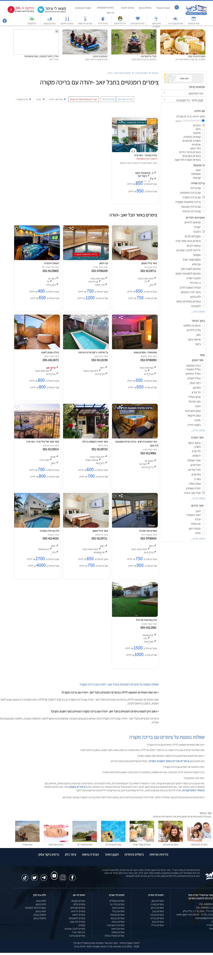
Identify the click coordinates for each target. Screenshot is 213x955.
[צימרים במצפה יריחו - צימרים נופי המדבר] (134, 526)
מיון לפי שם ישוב (125, 99)
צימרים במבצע (78, 901)
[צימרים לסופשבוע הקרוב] (18, 12)
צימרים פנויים (193, 23)
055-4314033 (51, 538)
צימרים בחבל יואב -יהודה (119, 73)
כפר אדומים (125, 162)
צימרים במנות (117, 932)
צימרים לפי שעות (85, 23)
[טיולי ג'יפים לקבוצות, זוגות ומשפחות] (36, 31)
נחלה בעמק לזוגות (50, 352)
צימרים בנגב (158, 911)
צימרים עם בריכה (175, 23)
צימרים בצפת (118, 921)
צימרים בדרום (157, 907)
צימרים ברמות (117, 928)
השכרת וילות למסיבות (35, 907)
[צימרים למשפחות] (199, 841)
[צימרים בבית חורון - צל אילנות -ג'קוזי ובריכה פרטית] (85, 348)
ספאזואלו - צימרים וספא (145, 352)
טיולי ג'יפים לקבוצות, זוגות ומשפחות (41, 56)
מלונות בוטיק (40, 914)
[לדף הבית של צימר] (196, 14)
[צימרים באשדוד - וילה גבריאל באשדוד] (36, 526)
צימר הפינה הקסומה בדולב (95, 441)
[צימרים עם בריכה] (175, 20)
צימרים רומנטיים (170, 844)
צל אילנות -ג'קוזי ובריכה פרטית (93, 352)
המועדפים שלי (163, 8)
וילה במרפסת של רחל (146, 620)
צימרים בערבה (157, 914)
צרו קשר (110, 12)
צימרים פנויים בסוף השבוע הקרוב (169, 761)
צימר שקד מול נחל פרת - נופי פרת (42, 441)
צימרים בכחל (118, 911)
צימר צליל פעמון (149, 263)
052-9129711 (149, 271)
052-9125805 (51, 271)
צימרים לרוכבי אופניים (75, 928)
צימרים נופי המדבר (148, 530)
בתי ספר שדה (78, 932)
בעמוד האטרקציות (193, 790)
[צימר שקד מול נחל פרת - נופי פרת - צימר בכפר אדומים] (36, 437)
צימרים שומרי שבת (142, 844)
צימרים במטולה (117, 914)
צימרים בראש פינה (115, 925)
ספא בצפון (41, 911)
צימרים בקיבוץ (50, 23)
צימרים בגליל (157, 925)
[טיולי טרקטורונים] (133, 31)
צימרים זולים (79, 904)
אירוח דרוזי (103, 23)
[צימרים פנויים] (193, 20)
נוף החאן (104, 263)
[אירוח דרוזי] (102, 20)
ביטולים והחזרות (134, 854)
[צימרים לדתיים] (67, 20)
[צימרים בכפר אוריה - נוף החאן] (85, 259)
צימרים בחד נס (117, 904)
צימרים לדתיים (67, 23)
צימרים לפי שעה (77, 921)
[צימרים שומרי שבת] (142, 841)
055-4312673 (51, 360)
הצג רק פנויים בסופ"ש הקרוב (83, 99)
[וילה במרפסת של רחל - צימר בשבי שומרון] (134, 616)
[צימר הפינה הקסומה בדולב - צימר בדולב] (85, 437)
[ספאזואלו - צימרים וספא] (134, 348)
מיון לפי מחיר (108, 99)
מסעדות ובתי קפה (196, 56)
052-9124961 (149, 453)
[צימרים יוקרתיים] (137, 20)
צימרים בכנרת (157, 918)
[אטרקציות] (31, 20)
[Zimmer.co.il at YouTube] (53, 872)
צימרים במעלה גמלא (114, 935)
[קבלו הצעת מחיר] (49, 12)
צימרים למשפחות (105, 7)
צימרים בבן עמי (117, 918)
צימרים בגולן (158, 921)
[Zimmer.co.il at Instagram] (63, 876)
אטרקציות (32, 23)
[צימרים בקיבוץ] (49, 20)
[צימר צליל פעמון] (134, 259)
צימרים (155, 73)
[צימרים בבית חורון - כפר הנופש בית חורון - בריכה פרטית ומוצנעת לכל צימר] (134, 437)
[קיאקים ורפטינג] (84, 31)
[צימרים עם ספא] (56, 841)
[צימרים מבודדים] (84, 841)
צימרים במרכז (141, 73)
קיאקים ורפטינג (100, 56)
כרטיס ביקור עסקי (48, 854)
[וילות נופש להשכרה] (156, 20)
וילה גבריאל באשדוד (49, 530)
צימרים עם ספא (56, 844)
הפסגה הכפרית (51, 263)
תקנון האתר (112, 854)
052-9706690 (149, 360)
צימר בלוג (70, 854)
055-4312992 (149, 627)
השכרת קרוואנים (83, 8)
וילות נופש (41, 901)
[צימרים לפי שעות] (85, 20)
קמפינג (81, 925)
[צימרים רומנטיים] (170, 841)
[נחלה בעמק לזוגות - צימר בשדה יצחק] (36, 348)
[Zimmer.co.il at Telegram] (44, 876)
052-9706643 (149, 538)
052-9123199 (100, 360)
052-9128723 (100, 449)
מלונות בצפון (40, 918)
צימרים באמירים (116, 901)
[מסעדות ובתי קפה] (182, 31)
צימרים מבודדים (84, 844)
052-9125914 (51, 449)
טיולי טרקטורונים (148, 56)
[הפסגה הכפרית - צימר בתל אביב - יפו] (36, 259)
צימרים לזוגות (127, 7)
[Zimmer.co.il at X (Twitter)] (34, 876)
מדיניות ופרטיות (158, 854)
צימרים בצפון (145, 7)
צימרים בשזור (118, 907)
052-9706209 (100, 271)
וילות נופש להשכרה (156, 25)
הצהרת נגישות (90, 854)
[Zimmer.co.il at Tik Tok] (25, 876)
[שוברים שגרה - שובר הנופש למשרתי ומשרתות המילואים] (120, 20)
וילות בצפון (41, 904)
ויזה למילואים (120, 23)
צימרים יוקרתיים (137, 23)
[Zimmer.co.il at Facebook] (72, 876)
